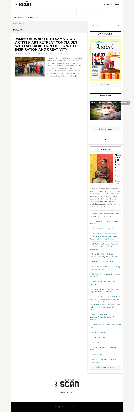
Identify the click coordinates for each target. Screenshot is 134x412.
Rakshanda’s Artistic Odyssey (102, 229)
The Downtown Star (99, 332)
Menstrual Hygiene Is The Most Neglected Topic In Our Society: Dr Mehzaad (102, 317)
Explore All (105, 84)
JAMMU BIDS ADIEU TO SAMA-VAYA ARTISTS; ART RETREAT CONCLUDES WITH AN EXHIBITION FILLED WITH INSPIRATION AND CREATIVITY (46, 44)
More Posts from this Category (105, 367)
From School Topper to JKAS (102, 262)
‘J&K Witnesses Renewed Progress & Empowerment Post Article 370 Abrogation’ (104, 246)
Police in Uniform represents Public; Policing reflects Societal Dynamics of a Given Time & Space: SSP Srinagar (104, 236)
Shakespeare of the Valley (118, 161)
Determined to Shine (99, 342)
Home (15, 23)
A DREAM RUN (97, 355)
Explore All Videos (105, 129)
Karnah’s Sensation (99, 337)
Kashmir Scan (28, 4)
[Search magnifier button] (118, 25)
